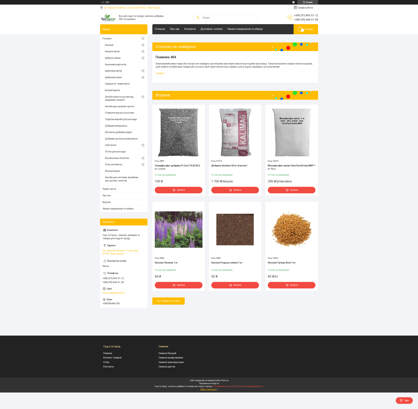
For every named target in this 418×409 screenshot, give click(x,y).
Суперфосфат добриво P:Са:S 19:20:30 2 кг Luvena (177, 167)
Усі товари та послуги (168, 301)
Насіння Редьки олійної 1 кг (226, 262)
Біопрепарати (112, 90)
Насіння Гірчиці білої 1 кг (282, 262)
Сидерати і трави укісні (117, 83)
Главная (107, 353)
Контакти (190, 29)
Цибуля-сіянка (113, 58)
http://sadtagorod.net (114, 293)
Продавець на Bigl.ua (209, 383)
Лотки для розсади (115, 151)
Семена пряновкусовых (171, 362)
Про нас (174, 29)
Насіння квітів (112, 51)
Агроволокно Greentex (117, 158)
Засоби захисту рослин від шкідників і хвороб (119, 98)
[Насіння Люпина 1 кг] (178, 229)
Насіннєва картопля (115, 64)
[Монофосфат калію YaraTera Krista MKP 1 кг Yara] (291, 132)
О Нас (106, 362)
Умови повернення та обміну (245, 29)
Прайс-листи (109, 189)
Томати (160, 73)
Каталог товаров (112, 357)
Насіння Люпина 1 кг (166, 262)
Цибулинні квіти (113, 77)
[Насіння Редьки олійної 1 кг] (235, 229)
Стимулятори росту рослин (119, 112)
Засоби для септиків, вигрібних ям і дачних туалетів (121, 179)
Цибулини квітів (113, 70)
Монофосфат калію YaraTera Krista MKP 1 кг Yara (291, 167)
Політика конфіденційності (250, 386)
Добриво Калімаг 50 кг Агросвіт (229, 165)
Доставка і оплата (211, 29)
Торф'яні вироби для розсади (121, 119)
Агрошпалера (112, 171)
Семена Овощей (167, 353)
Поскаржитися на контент (225, 386)
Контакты (108, 366)
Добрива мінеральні (116, 125)
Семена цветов (167, 366)
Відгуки (107, 202)
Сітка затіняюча (113, 164)
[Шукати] (198, 17)
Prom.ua (224, 380)
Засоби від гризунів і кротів (119, 106)
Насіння (109, 45)
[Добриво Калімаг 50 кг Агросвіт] (235, 132)
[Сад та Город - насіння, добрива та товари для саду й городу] (108, 18)
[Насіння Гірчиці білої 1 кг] (291, 229)
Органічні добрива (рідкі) (118, 132)
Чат (407, 400)
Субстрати (110, 145)
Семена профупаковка (171, 357)
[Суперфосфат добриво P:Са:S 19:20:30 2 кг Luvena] (178, 132)
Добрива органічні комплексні (121, 138)
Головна (160, 29)
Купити (181, 190)
